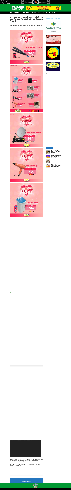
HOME (11, 12)
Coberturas (44, 12)
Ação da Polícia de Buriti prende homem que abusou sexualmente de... (55, 151)
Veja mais (53, 169)
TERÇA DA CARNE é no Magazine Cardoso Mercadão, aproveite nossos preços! (56, 165)
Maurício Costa (13, 22)
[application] (25, 448)
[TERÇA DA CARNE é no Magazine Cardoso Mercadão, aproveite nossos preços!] (48, 165)
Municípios (28, 12)
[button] (60, 12)
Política (39, 12)
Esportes (23, 12)
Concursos (34, 12)
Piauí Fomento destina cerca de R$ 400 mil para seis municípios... (55, 161)
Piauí (49, 12)
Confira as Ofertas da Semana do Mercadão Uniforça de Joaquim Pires (56, 156)
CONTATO (53, 12)
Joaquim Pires (16, 12)
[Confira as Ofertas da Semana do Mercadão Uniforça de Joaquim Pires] (48, 156)
